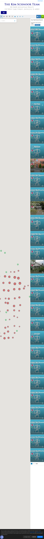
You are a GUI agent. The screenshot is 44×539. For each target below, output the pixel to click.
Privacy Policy (32, 532)
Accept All (40, 536)
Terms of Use (38, 532)
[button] (1, 537)
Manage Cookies (27, 536)
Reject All (34, 536)
